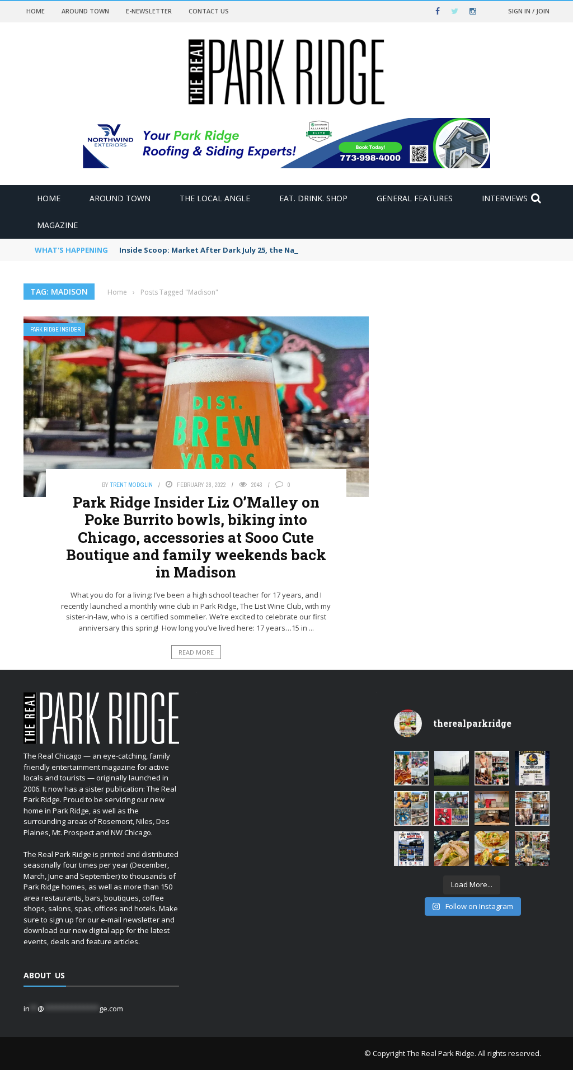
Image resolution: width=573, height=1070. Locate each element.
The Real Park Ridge (441, 1053)
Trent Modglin (131, 485)
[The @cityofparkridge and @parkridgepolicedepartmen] (411, 848)
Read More (196, 652)
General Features (415, 198)
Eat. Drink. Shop (313, 198)
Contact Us (209, 11)
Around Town (85, 11)
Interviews (505, 198)
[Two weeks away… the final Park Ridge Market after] (532, 768)
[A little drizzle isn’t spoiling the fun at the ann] (411, 768)
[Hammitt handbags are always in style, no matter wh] (492, 808)
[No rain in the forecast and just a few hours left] (532, 848)
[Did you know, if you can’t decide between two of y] (411, 808)
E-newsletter (149, 11)
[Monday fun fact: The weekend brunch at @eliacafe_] (492, 848)
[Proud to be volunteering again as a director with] (451, 808)
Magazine (57, 225)
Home (35, 11)
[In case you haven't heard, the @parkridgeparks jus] (451, 768)
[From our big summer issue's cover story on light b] (451, 848)
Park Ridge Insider (55, 329)
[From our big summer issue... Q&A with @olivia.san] (492, 768)
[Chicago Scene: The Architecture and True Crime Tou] (532, 808)
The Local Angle (215, 198)
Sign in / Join (528, 11)
